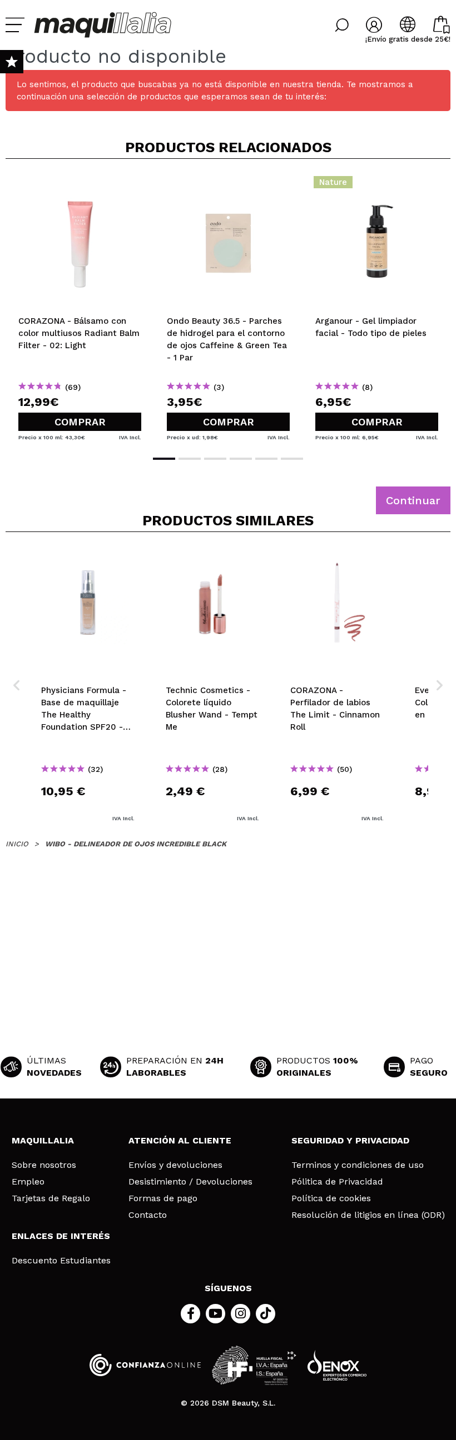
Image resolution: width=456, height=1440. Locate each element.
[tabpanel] (80, 306)
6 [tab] (292, 459)
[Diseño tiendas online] (337, 1365)
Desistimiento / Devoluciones (190, 1181)
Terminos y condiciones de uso (357, 1165)
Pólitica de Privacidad (337, 1181)
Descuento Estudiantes (61, 1260)
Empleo (28, 1181)
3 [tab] (215, 459)
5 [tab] (266, 459)
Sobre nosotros (44, 1165)
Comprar (80, 422)
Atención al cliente (179, 1140)
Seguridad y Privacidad (350, 1140)
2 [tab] (190, 459)
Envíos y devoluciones (175, 1165)
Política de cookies (331, 1198)
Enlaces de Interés (61, 1236)
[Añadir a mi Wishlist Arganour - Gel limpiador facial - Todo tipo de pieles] (376, 185)
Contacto (147, 1215)
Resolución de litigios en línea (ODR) (368, 1215)
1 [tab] (164, 459)
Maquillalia (43, 1140)
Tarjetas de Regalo (51, 1198)
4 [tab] (241, 459)
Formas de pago (162, 1198)
